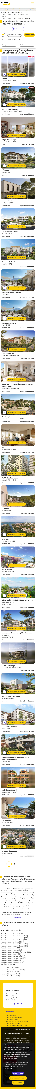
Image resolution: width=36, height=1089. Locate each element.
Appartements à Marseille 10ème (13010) (14, 946)
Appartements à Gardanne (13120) (12, 962)
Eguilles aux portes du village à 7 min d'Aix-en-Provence (16, 758)
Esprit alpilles (7, 417)
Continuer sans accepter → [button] (23, 1030)
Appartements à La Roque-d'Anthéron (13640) (16, 952)
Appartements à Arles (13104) (11, 960)
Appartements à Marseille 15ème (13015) (14, 944)
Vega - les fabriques (9, 140)
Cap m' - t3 (6, 79)
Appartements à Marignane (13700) (13, 956)
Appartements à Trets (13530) (11, 954)
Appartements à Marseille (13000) (12, 934)
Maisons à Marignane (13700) (11, 974)
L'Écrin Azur (6, 170)
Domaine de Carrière (10, 109)
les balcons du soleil (9, 790)
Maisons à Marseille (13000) (10, 968)
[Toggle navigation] (32, 4)
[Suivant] (27, 864)
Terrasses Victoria (9, 323)
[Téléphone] (4, 74)
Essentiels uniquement (18, 1078)
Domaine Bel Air (8, 353)
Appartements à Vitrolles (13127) (12, 950)
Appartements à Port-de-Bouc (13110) (13, 958)
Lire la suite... (18, 917)
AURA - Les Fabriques (10, 478)
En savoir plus (18, 1073)
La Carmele (6, 821)
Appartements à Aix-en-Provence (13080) (15, 938)
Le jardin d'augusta (9, 851)
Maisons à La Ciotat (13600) (10, 972)
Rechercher (29, 35)
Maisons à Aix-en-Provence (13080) (13, 970)
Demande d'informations (17, 74)
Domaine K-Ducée (9, 262)
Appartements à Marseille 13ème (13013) (14, 940)
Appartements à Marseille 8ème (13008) (14, 936)
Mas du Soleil (7, 201)
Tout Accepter (18, 1083)
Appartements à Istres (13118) (11, 948)
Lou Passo (6, 539)
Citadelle (5, 508)
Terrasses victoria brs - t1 (11, 292)
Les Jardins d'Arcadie (10, 727)
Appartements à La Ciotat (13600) (12, 942)
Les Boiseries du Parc (10, 231)
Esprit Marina (7, 569)
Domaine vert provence (11, 696)
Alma (4, 447)
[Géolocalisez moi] (3, 35)
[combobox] (18, 40)
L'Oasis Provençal (8, 666)
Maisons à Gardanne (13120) (10, 976)
